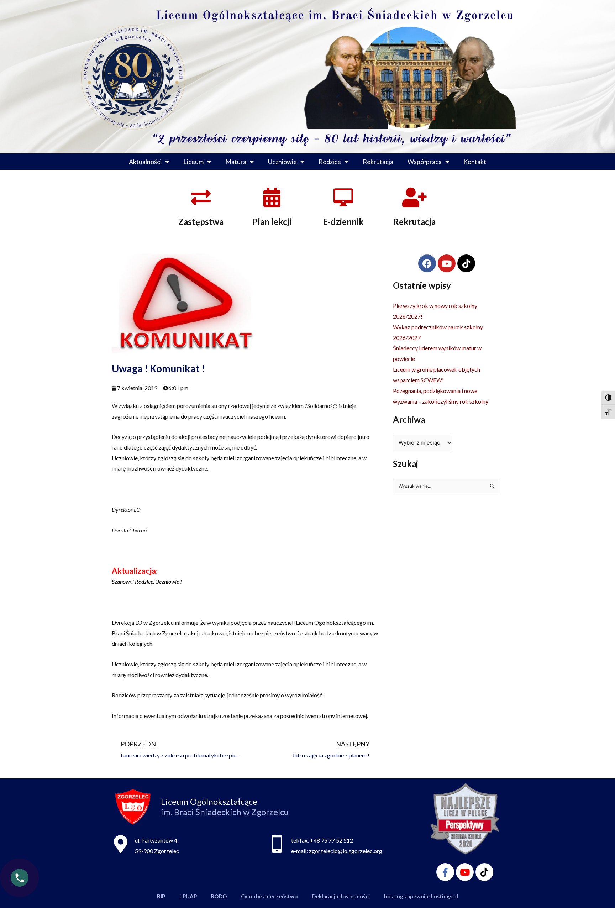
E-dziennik (343, 221)
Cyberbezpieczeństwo (269, 896)
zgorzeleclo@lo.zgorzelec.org (345, 850)
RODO (219, 896)
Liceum (193, 162)
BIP (161, 896)
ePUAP (188, 896)
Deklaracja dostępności (341, 896)
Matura (235, 162)
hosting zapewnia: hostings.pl (421, 896)
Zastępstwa (201, 221)
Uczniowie (282, 162)
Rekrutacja (378, 162)
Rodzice (330, 162)
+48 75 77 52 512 (331, 840)
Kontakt (474, 162)
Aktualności (145, 162)
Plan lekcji (271, 221)
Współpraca (425, 162)
